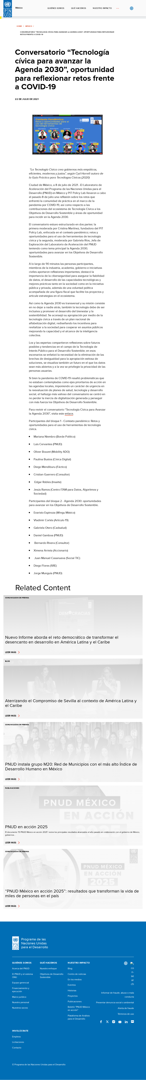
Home (19, 26)
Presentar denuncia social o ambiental (115, 1002)
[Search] (132, 974)
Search (137, 8)
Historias (72, 990)
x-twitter (107, 1021)
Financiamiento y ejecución (20, 990)
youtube (119, 1021)
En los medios (75, 979)
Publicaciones (75, 1001)
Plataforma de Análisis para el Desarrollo (79, 1017)
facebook (101, 1021)
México (19, 7)
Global (131, 8)
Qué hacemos (78, 8)
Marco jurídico (19, 997)
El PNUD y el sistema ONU (22, 976)
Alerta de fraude (126, 1008)
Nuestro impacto (102, 8)
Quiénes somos (55, 8)
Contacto (16, 1047)
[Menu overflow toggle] (117, 8)
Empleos (16, 1036)
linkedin (126, 1021)
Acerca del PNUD (20, 968)
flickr (132, 1021)
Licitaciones (18, 1042)
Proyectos (73, 996)
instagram (113, 1021)
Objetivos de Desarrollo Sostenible (51, 976)
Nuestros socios (20, 1007)
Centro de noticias (77, 974)
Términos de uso (126, 1014)
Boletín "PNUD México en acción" (79, 1008)
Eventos (72, 985)
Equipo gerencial (20, 982)
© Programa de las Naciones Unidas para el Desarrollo (38, 1064)
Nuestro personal (20, 1002)
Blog (70, 968)
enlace (69, 413)
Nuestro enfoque (48, 968)
